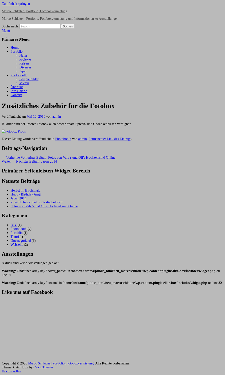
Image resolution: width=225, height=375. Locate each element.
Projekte (25, 59)
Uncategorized (21, 240)
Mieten (24, 83)
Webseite (17, 244)
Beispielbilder (28, 79)
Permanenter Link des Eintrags (110, 139)
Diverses (25, 67)
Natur (23, 55)
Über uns (17, 87)
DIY (14, 225)
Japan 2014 (18, 198)
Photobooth (19, 75)
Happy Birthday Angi (26, 194)
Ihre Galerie (19, 91)
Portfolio (17, 51)
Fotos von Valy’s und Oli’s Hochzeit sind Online (44, 206)
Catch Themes (43, 367)
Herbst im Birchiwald (25, 190)
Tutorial (16, 237)
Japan (23, 71)
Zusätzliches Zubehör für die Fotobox (37, 202)
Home (15, 47)
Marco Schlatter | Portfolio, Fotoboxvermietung (34, 11)
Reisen (24, 63)
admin (56, 116)
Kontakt (16, 95)
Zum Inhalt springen (16, 3)
